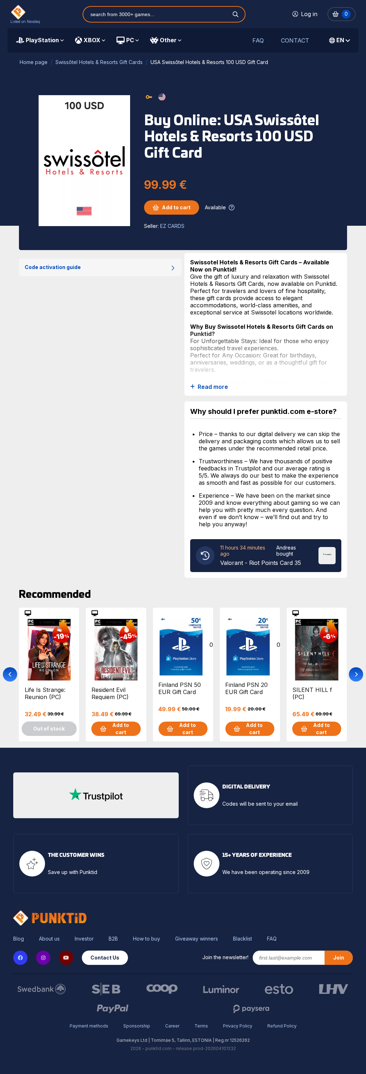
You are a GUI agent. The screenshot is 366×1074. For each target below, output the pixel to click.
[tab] (39, 40)
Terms (201, 1026)
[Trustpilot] (327, 555)
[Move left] (10, 674)
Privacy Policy (237, 1026)
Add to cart (176, 207)
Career (172, 1026)
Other (168, 40)
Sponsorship (136, 1026)
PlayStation (42, 40)
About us (49, 939)
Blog (18, 939)
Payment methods (89, 1026)
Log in (309, 14)
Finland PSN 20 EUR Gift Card (246, 688)
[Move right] (356, 674)
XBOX (92, 40)
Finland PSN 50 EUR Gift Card (179, 688)
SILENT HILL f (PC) (312, 693)
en (340, 40)
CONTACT (295, 40)
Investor (84, 939)
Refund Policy (282, 1026)
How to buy (146, 939)
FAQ (258, 40)
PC (130, 40)
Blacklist (242, 939)
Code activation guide (53, 267)
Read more (213, 387)
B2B (113, 939)
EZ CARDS (172, 226)
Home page (34, 62)
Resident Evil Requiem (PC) (110, 693)
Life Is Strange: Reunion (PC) (45, 693)
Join (338, 958)
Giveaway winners (196, 939)
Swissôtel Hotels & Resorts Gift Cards (99, 62)
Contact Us (104, 958)
